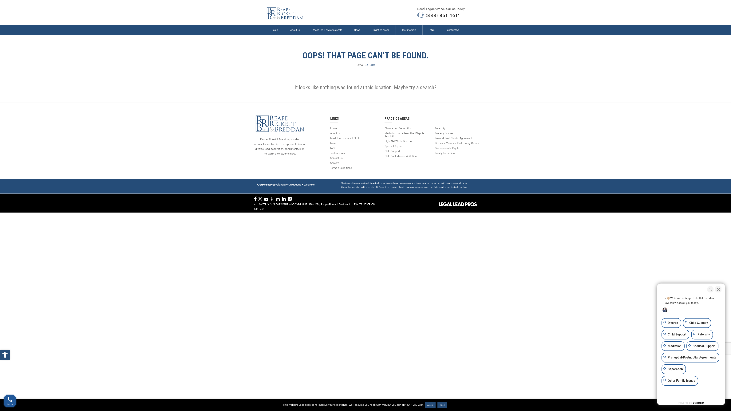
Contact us (453, 30)
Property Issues (444, 133)
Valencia (280, 184)
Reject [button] (442, 405)
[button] (5, 355)
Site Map (259, 209)
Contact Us (336, 158)
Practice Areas (381, 30)
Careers (334, 163)
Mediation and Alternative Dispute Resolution (404, 135)
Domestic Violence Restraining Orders (457, 143)
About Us (335, 133)
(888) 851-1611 (443, 16)
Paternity (440, 128)
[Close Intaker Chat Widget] (718, 289)
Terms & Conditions (341, 168)
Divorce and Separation (398, 128)
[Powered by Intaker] (698, 403)
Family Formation (445, 153)
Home (274, 30)
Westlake (309, 184)
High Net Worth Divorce (398, 141)
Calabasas (294, 184)
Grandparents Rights (447, 148)
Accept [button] (430, 405)
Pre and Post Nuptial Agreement (453, 138)
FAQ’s (432, 30)
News (357, 30)
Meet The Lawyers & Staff (327, 30)
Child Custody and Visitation (401, 156)
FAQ (332, 148)
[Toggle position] (710, 289)
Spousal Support (394, 146)
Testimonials (409, 30)
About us (295, 30)
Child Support (392, 151)
